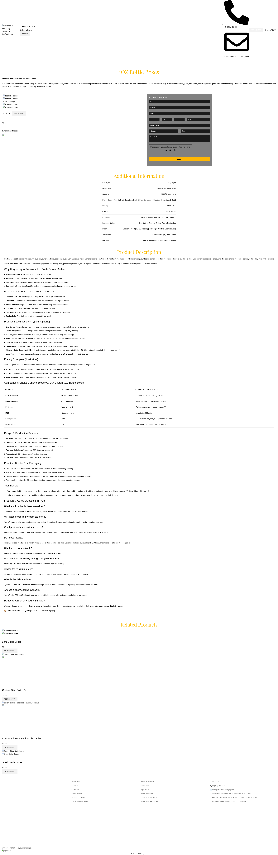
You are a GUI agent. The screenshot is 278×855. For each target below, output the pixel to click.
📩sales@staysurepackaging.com (222, 790)
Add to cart (19, 113)
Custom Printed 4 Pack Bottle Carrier (21, 738)
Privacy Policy (76, 794)
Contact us (75, 790)
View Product (9, 651)
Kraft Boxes (145, 786)
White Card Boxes (147, 794)
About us (74, 786)
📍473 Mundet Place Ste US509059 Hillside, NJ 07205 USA (231, 794)
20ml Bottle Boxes (11, 641)
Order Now (11, 611)
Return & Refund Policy (79, 801)
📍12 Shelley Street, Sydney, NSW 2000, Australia (228, 801)
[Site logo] (10, 30)
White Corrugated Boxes (149, 801)
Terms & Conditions (78, 797)
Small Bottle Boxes (12, 762)
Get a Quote (256, 30)
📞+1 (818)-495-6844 (217, 786)
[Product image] (10, 633)
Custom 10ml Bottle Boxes (16, 690)
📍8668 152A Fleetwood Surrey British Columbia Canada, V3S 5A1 (234, 797)
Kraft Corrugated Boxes (149, 797)
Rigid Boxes (145, 790)
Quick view (5, 637)
